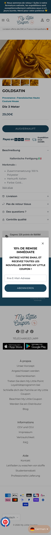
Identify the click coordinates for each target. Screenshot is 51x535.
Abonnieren (25, 288)
